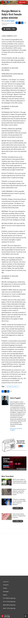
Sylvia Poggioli (10, 21)
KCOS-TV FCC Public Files (9, 608)
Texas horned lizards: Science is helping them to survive (18, 515)
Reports (5, 595)
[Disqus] (14, 554)
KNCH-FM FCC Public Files (9, 605)
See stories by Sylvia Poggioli (16, 429)
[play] (2, 616)
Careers (5, 588)
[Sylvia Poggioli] (5, 400)
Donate (23, 2)
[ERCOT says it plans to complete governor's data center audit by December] (7, 482)
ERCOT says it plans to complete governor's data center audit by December (19, 481)
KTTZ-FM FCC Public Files (9, 598)
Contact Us (5, 584)
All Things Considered (12, 386)
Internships (6, 591)
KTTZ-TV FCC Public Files (9, 601)
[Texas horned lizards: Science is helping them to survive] (7, 516)
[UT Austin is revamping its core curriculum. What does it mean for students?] (7, 502)
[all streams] (26, 616)
